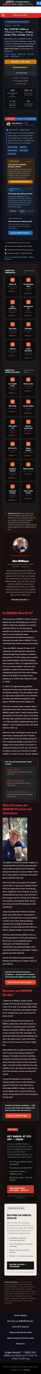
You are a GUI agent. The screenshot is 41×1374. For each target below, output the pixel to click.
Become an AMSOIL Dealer (20, 1321)
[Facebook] (38, 3)
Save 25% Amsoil (20, 1326)
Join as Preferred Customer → (20, 181)
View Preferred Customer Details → (20, 982)
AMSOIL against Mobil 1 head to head (17, 713)
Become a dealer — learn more (17, 1265)
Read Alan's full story (19, 599)
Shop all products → (20, 67)
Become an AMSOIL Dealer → (18, 1116)
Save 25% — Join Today (21, 62)
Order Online (20, 1315)
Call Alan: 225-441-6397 (19, 257)
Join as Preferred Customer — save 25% (19, 1189)
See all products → (29, 271)
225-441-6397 (29, 1272)
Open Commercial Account (20, 1338)
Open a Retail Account (20, 1332)
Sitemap (27, 1370)
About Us (20, 1343)
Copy (22, 211)
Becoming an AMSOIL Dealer (14, 1088)
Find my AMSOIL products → (20, 233)
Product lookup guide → (29, 371)
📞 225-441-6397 (20, 73)
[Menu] (3, 15)
